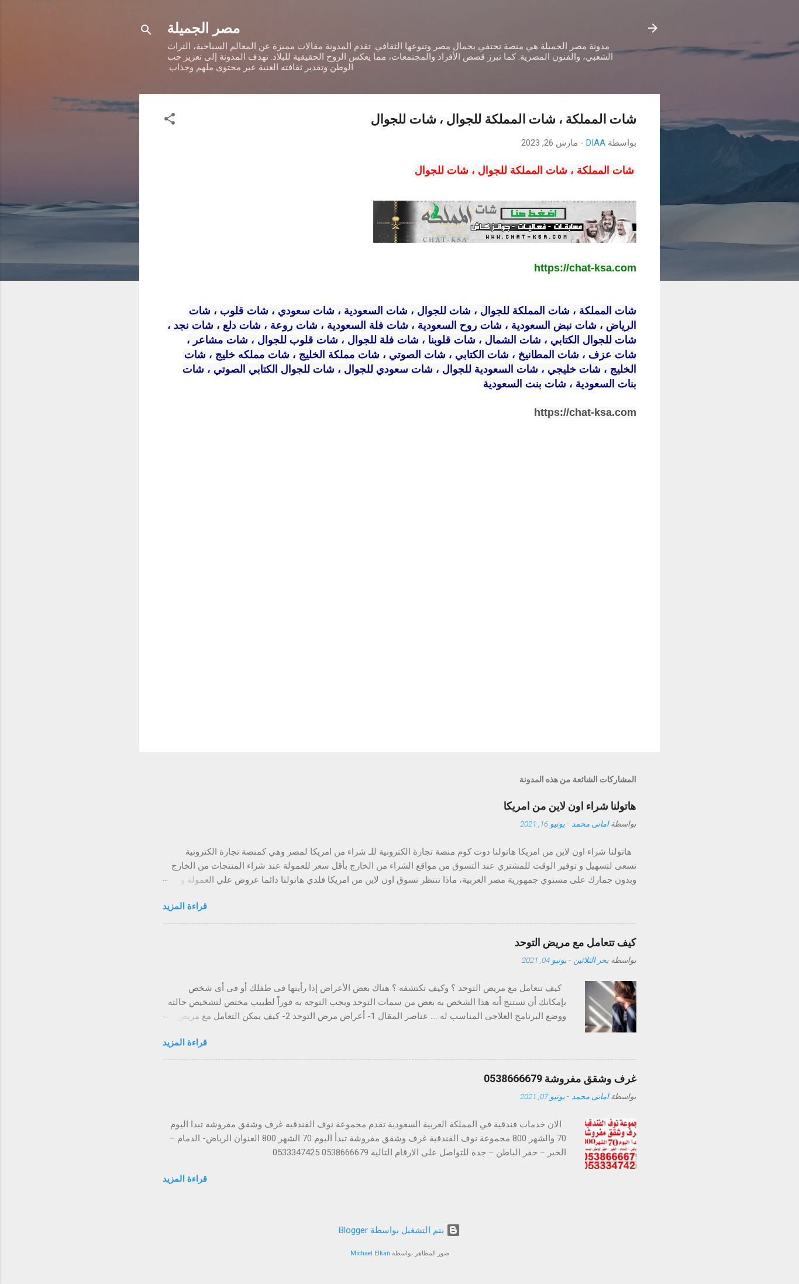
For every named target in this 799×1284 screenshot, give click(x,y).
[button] (170, 121)
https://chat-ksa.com (585, 412)
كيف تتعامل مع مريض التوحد (575, 942)
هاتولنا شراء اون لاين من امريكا (570, 806)
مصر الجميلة (203, 28)
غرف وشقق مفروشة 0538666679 (560, 1078)
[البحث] (146, 32)
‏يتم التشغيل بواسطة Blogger (392, 1230)
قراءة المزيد (185, 906)
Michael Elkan (370, 1253)
